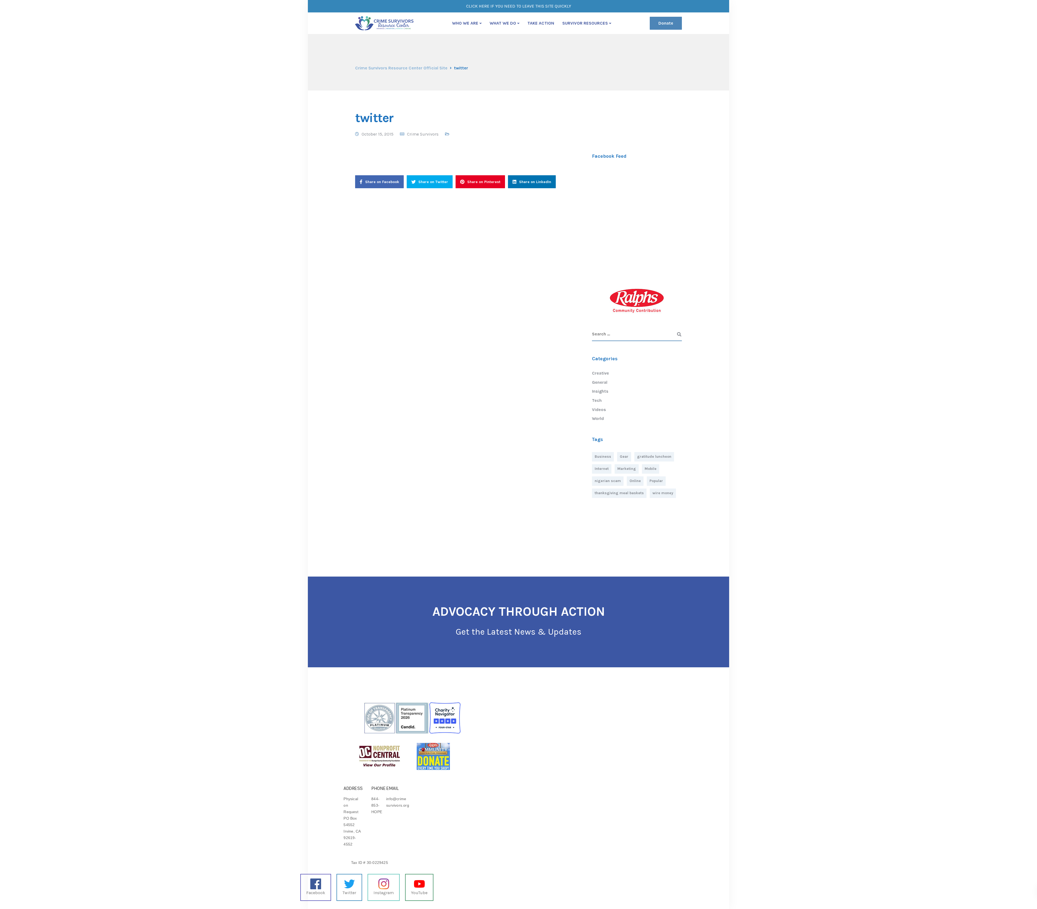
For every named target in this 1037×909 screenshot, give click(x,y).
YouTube (419, 892)
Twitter (349, 892)
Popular (656, 481)
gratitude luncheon (654, 456)
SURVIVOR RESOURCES (585, 23)
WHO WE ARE (465, 23)
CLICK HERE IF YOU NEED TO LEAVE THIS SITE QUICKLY (518, 6)
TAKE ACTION (540, 23)
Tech (597, 400)
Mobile (650, 468)
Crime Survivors (423, 134)
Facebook (315, 892)
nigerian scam (608, 481)
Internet (602, 468)
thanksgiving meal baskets (619, 493)
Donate (665, 23)
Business (603, 456)
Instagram (383, 892)
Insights (600, 391)
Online (635, 481)
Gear (624, 456)
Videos (599, 409)
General (599, 382)
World (598, 418)
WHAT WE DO (503, 23)
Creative (600, 373)
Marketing (626, 468)
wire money (662, 493)
